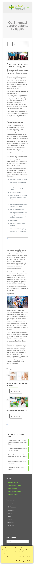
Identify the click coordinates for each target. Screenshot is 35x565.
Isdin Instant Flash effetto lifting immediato (17, 462)
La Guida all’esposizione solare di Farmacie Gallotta (17, 449)
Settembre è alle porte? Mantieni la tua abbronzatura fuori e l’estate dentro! (17, 442)
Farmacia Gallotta (12, 494)
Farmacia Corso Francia (14, 485)
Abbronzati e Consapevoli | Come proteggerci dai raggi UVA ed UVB (17, 455)
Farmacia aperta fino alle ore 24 (17, 410)
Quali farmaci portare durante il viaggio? (16, 468)
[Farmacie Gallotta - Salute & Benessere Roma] (17, 7)
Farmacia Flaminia (12, 482)
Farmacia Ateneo (12, 488)
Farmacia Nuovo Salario (14, 491)
